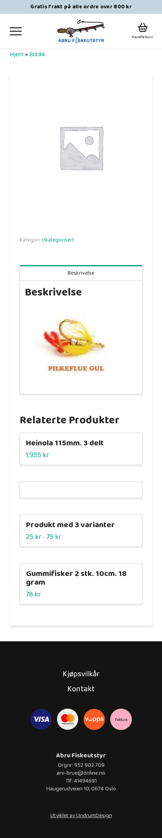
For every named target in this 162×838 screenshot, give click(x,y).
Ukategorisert (58, 240)
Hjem (17, 54)
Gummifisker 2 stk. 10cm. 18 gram (76, 578)
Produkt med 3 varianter (70, 525)
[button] (16, 31)
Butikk (37, 54)
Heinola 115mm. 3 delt (65, 443)
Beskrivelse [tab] (81, 273)
